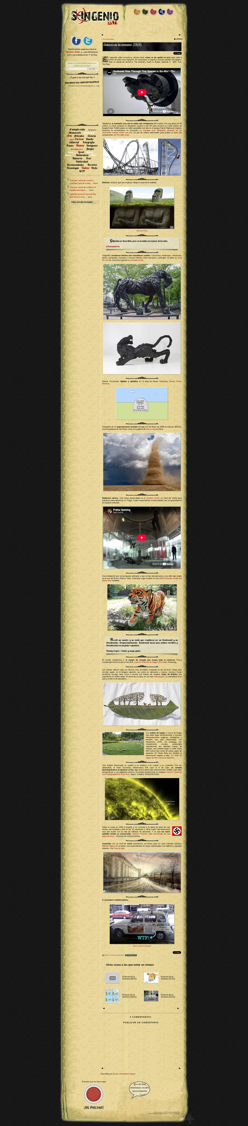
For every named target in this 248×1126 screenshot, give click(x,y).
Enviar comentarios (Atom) (124, 1074)
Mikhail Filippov (108, 846)
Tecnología (73, 168)
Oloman (111, 955)
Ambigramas (92, 130)
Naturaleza (82, 155)
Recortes (92, 164)
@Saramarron (112, 246)
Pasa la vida (119, 848)
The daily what (123, 135)
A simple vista (77, 129)
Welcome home (142, 231)
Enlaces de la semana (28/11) (122, 45)
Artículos (79, 135)
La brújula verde (136, 260)
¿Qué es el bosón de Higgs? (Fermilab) (150, 662)
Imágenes (91, 145)
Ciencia (92, 135)
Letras (70, 152)
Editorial (74, 142)
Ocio (88, 158)
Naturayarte (159, 677)
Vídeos (85, 168)
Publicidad (82, 161)
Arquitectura (88, 132)
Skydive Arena (152, 498)
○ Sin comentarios (108, 39)
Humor (80, 145)
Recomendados (131, 955)
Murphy (89, 152)
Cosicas (72, 139)
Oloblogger (177, 1113)
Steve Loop (151, 429)
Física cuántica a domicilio (142, 946)
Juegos (90, 148)
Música (68, 155)
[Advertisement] (124, 31)
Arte (69, 136)
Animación (74, 132)
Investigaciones (77, 149)
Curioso (79, 139)
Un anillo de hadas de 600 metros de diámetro (164, 756)
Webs (94, 168)
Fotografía (88, 142)
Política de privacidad (171, 1112)
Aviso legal (158, 1112)
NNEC (93, 155)
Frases (69, 145)
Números (77, 158)
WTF (82, 171)
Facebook (69, 52)
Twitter (77, 52)
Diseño (90, 139)
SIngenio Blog (163, 1113)
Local (81, 152)
